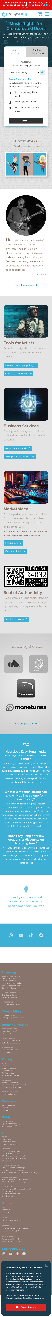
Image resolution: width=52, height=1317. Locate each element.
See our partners (24, 723)
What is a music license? (11, 1153)
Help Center (6, 1212)
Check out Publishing (16, 373)
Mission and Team (8, 1105)
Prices (4, 1063)
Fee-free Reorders (8, 1073)
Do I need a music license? (12, 1151)
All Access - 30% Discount (11, 1087)
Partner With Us (8, 1034)
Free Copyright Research (11, 986)
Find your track (13, 551)
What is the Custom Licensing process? (16, 1182)
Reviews (5, 1108)
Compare (5, 1110)
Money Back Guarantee (10, 1075)
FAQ (3, 1207)
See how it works (14, 619)
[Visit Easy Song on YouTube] (20, 935)
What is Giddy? (7, 1121)
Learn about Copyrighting (19, 365)
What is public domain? (11, 1194)
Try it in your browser (9, 1124)
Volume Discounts (9, 1068)
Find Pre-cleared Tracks (11, 1004)
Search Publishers (9, 1142)
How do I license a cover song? (13, 1168)
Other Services (7, 1052)
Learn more (11, 543)
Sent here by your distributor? (13, 1170)
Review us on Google (9, 1241)
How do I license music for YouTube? (15, 1179)
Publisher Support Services (12, 1040)
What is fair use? (8, 1196)
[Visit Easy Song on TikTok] (31, 935)
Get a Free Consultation (10, 997)
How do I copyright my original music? (16, 1189)
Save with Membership (10, 1082)
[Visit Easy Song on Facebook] (41, 935)
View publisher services (18, 456)
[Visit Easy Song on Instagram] (10, 935)
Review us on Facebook (10, 1239)
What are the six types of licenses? (14, 1158)
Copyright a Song (8, 1015)
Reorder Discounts (9, 1071)
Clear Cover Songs (9, 978)
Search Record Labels (10, 1144)
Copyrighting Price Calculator (13, 1018)
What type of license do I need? (13, 1156)
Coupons (5, 1066)
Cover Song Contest (9, 988)
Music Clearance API (9, 1031)
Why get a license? (9, 1161)
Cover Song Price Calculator (12, 983)
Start (24, 121)
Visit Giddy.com (8, 1126)
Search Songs (7, 1139)
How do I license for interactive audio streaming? (20, 1172)
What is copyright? (9, 1191)
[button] (47, 14)
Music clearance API (16, 448)
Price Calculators (8, 1094)
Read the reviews (24, 285)
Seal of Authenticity (9, 981)
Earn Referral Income (10, 1050)
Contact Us (6, 1210)
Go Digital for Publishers (11, 1043)
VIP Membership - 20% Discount (14, 1085)
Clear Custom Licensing (11, 995)
